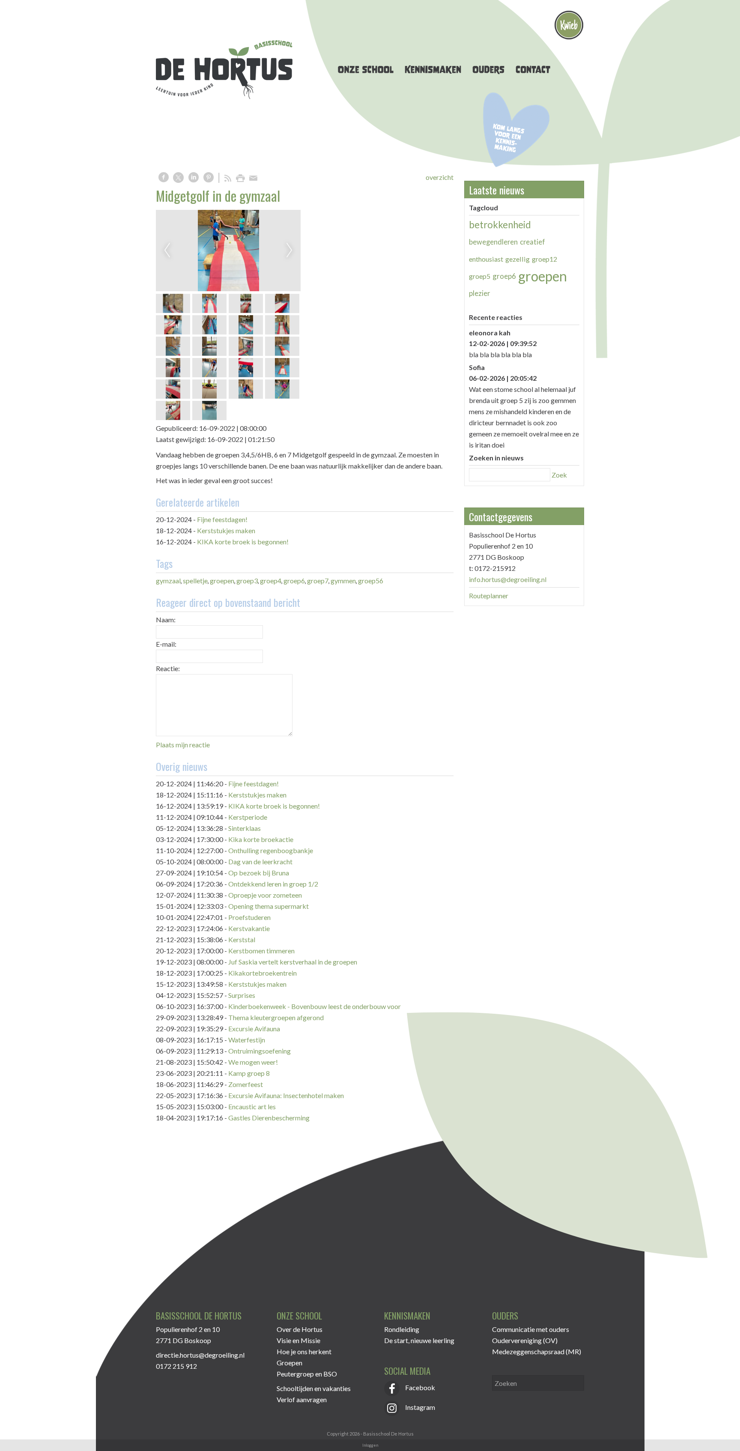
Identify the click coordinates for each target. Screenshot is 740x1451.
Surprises (241, 995)
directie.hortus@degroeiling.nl (200, 1355)
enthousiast (486, 259)
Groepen (289, 1362)
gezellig (517, 259)
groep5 (479, 276)
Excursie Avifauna (254, 1028)
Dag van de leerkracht (260, 861)
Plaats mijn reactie (183, 744)
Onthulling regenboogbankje (270, 850)
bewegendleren (493, 242)
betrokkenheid (500, 224)
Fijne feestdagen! (222, 519)
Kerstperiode (247, 817)
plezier (479, 293)
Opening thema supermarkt (268, 906)
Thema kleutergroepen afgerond (276, 1017)
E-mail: (166, 644)
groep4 (270, 580)
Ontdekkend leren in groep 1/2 (273, 884)
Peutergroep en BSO (307, 1374)
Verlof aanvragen (302, 1399)
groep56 (370, 580)
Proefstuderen (249, 917)
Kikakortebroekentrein (262, 973)
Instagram (419, 1407)
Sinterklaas (244, 828)
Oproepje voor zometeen (265, 895)
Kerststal (241, 939)
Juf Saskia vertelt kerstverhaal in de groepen (292, 962)
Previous (167, 250)
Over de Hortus (299, 1329)
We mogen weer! (253, 1062)
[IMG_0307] (228, 250)
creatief (532, 242)
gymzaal (168, 580)
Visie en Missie (298, 1340)
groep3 (247, 580)
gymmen (343, 580)
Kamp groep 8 (249, 1073)
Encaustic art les (252, 1106)
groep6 (294, 580)
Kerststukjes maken (226, 530)
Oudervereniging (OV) (525, 1340)
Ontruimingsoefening (259, 1051)
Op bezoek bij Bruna (258, 873)
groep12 (544, 259)
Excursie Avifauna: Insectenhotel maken (286, 1095)
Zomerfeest (245, 1084)
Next (289, 250)
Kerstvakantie (249, 928)
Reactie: (168, 668)
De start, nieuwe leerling (419, 1340)
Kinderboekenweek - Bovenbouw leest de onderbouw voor (314, 1006)
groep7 (317, 580)
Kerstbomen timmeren (261, 950)
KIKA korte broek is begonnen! (243, 541)
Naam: (166, 619)
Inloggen (370, 1445)
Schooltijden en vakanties (314, 1388)
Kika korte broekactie (260, 839)
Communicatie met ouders (530, 1329)
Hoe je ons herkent (304, 1351)
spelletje (195, 580)
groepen (222, 580)
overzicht (440, 177)
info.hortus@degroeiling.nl (507, 579)
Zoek (559, 475)
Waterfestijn (246, 1040)
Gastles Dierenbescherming (269, 1118)
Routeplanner (488, 595)
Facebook (419, 1387)
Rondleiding (401, 1329)
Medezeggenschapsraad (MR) (536, 1351)
